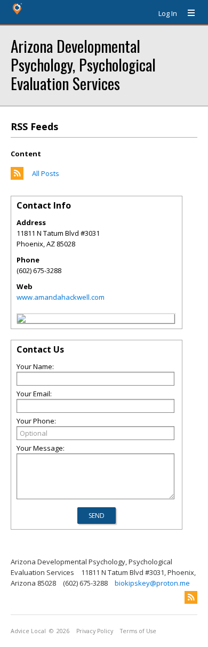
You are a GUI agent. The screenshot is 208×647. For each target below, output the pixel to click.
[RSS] (191, 597)
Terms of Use (138, 631)
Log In (167, 13)
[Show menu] (187, 13)
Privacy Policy (94, 631)
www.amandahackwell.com (61, 297)
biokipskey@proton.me (152, 583)
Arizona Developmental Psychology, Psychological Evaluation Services (83, 64)
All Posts (45, 173)
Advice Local (28, 631)
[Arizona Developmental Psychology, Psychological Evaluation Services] (21, 320)
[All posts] (17, 177)
